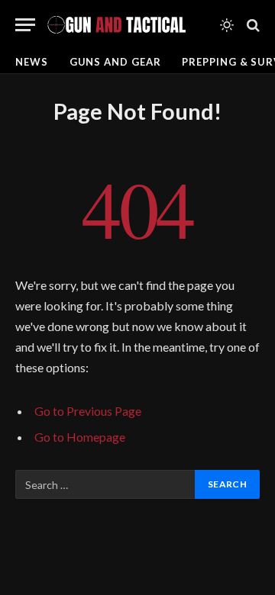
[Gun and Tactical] (116, 25)
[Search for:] (105, 484)
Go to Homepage (79, 436)
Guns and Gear (115, 62)
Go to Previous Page (87, 411)
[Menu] (25, 25)
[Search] (252, 25)
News (31, 62)
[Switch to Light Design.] (227, 25)
